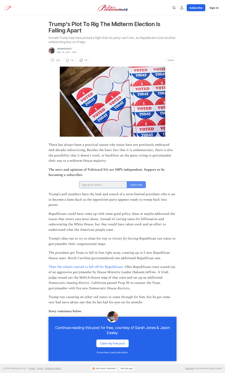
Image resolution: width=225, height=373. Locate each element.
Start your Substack (105, 368)
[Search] (174, 7)
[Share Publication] (181, 7)
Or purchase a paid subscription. (112, 352)
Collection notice (53, 368)
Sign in (214, 7)
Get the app (126, 368)
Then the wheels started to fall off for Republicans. (87, 266)
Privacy (32, 368)
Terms (40, 368)
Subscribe (195, 7)
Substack (189, 368)
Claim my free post (112, 343)
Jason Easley (64, 48)
